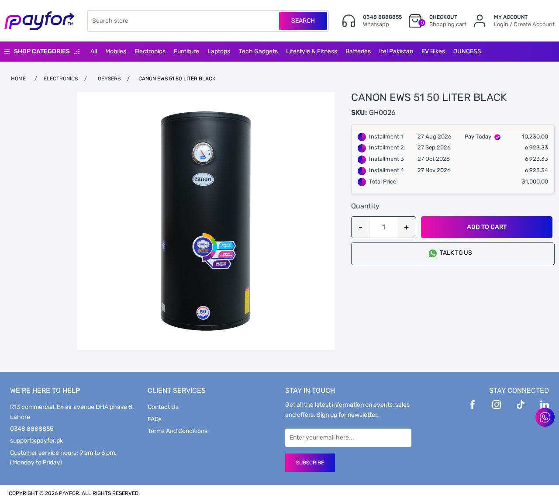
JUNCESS (467, 51)
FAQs (155, 419)
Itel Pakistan (396, 51)
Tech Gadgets (258, 51)
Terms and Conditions (177, 431)
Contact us (163, 407)
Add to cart (487, 227)
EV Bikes (433, 51)
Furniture (186, 51)
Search (303, 20)
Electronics (150, 51)
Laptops (218, 51)
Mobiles (115, 51)
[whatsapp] (545, 417)
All (93, 51)
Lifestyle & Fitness (311, 51)
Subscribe (310, 463)
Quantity (365, 206)
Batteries (358, 51)
